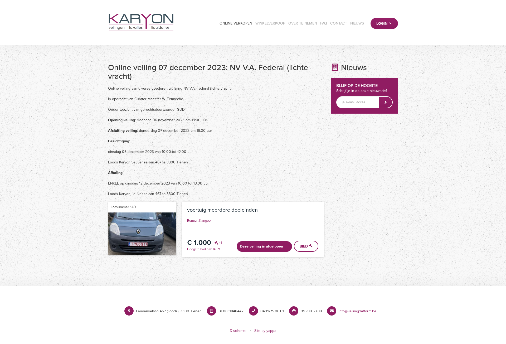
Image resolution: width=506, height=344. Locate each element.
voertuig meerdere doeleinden (222, 210)
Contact (338, 23)
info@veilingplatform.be (357, 311)
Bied (304, 246)
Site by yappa (265, 330)
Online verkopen (236, 23)
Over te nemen (302, 23)
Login (382, 23)
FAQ (323, 23)
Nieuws (357, 23)
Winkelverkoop (270, 23)
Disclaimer (238, 330)
